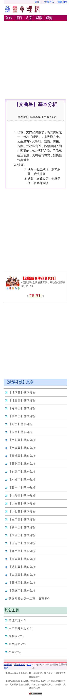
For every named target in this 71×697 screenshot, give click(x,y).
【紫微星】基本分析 (22, 590)
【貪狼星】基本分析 (22, 527)
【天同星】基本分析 (22, 559)
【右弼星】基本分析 (22, 471)
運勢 (49, 18)
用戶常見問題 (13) (21, 628)
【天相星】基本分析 (22, 511)
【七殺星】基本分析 (22, 495)
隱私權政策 (19, 664)
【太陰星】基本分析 (22, 535)
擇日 (19, 18)
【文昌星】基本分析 (22, 448)
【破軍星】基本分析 (22, 487)
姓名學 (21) (16, 636)
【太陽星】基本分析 (22, 575)
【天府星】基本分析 (22, 543)
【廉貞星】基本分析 (22, 551)
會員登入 (49, 1)
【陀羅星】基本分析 (22, 408)
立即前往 (35, 295)
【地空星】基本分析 (22, 400)
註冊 (37, 1)
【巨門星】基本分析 (22, 519)
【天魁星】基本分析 (22, 463)
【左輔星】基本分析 (22, 479)
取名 (8, 18)
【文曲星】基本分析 (22, 440)
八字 (29, 18)
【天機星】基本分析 (22, 582)
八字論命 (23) (18, 644)
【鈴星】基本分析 (20, 424)
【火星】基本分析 (20, 432)
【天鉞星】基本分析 (22, 456)
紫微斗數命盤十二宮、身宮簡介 (29, 598)
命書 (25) (15, 652)
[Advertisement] (35, 62)
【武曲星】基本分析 (22, 567)
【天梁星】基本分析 (22, 503)
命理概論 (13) (18, 620)
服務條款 (8, 664)
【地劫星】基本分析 (22, 392)
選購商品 (62, 1)
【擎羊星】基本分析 (22, 416)
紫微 (39, 18)
